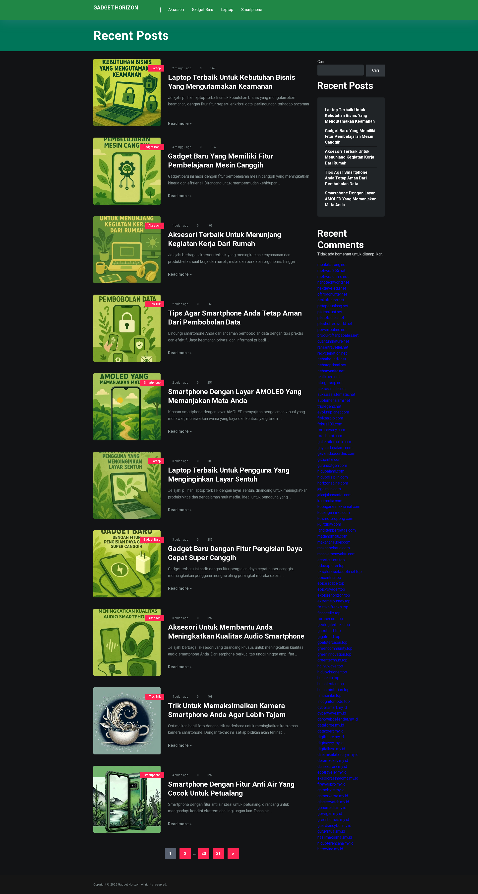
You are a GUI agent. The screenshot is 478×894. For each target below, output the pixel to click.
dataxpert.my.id (330, 731)
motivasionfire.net (333, 276)
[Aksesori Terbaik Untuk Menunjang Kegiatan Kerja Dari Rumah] (127, 249)
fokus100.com (329, 424)
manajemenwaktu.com (336, 554)
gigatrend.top (328, 636)
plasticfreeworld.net (334, 323)
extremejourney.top (334, 601)
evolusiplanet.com (333, 412)
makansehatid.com (333, 548)
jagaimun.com (329, 489)
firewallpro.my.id (331, 784)
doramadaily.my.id (332, 760)
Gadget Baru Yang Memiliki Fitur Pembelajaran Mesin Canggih (350, 136)
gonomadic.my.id (331, 807)
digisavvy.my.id (330, 742)
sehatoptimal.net (331, 365)
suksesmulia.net (331, 388)
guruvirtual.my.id (331, 831)
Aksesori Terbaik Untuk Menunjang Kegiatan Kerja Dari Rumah (349, 157)
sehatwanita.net (331, 371)
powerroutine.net (332, 329)
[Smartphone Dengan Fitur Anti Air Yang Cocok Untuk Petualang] (127, 799)
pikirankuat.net (329, 312)
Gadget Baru (202, 9)
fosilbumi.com (329, 435)
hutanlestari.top (330, 683)
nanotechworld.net (333, 282)
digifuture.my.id (330, 736)
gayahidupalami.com (335, 447)
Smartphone (251, 9)
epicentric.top (329, 577)
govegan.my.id (329, 813)
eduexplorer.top (331, 565)
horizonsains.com (332, 483)
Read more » (180, 123)
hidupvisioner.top (332, 672)
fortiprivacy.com (331, 429)
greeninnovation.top (334, 654)
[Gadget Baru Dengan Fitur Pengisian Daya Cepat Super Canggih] (127, 563)
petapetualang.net (332, 306)
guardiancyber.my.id (334, 825)
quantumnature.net (333, 341)
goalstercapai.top (332, 642)
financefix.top (329, 613)
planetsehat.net (330, 317)
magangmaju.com (332, 536)
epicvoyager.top (331, 589)
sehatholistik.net (331, 359)
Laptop (227, 9)
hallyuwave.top (330, 666)
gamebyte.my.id (331, 790)
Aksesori (176, 9)
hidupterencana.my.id (335, 843)
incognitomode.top (333, 701)
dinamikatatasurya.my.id (337, 754)
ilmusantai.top (329, 695)
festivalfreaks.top (332, 607)
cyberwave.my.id (331, 713)
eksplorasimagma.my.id (337, 778)
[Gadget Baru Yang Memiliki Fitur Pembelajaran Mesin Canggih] (127, 171)
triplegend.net (329, 406)
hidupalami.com (330, 471)
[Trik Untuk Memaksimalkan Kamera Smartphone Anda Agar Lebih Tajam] (127, 720)
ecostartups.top (331, 560)
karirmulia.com (329, 500)
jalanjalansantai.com (334, 494)
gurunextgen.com (332, 465)
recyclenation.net (332, 353)
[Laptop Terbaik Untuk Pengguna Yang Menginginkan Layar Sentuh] (127, 485)
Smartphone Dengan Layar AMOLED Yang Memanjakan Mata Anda (350, 199)
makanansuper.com (334, 542)
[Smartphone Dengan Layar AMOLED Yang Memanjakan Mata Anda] (127, 406)
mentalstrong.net (332, 264)
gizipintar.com (329, 459)
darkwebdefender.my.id (337, 719)
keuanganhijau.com (333, 512)
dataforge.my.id (330, 725)
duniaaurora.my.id (332, 766)
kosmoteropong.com (335, 518)
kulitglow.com (329, 524)
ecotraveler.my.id (332, 772)
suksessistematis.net (336, 394)
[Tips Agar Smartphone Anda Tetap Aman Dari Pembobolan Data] (127, 328)
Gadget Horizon (115, 7)
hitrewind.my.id (330, 849)
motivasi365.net (331, 270)
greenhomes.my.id (333, 819)
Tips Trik (155, 304)
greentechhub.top (332, 660)
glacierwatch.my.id (333, 802)
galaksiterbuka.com (334, 441)
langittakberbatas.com (336, 530)
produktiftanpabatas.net (337, 335)
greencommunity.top (335, 648)
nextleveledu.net (331, 288)
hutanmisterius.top (333, 689)
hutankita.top (328, 677)
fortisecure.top (330, 618)
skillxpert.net (328, 376)
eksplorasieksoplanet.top (339, 571)
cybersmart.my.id (332, 707)
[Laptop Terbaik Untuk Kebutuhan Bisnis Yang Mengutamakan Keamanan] (127, 92)
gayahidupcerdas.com (336, 453)
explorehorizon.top (333, 595)
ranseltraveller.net (332, 347)
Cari (320, 61)
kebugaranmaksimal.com (338, 506)
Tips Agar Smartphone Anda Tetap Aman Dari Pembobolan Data (346, 178)
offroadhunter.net (332, 294)
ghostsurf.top (329, 630)
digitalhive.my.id (331, 748)
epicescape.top (330, 583)
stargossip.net (330, 382)
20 (203, 853)
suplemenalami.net (333, 400)
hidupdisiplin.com (332, 477)
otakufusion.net (330, 300)
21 (218, 853)
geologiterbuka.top (333, 624)
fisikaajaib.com (330, 418)
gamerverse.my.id (332, 796)
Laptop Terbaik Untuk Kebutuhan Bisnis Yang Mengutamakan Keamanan (350, 115)
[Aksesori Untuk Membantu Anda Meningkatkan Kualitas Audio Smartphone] (127, 642)
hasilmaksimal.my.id (334, 837)
